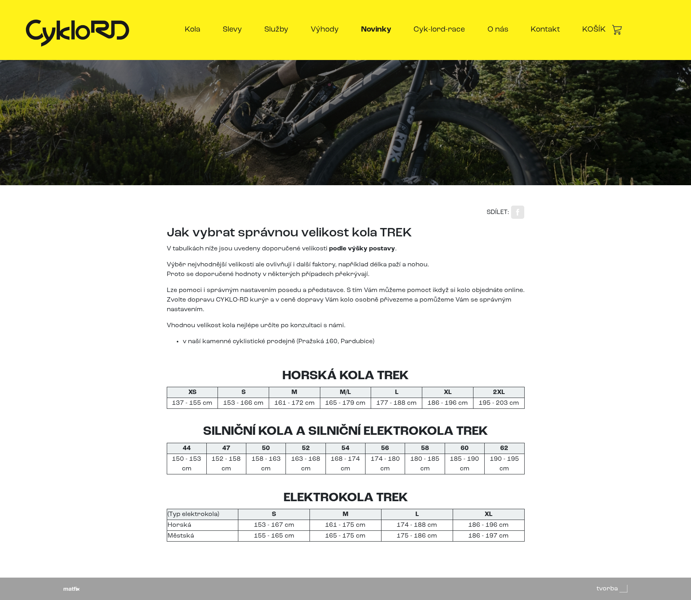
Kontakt (545, 30)
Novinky (377, 30)
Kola (192, 30)
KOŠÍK (594, 30)
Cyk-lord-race (439, 30)
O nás (497, 30)
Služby (276, 30)
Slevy (232, 30)
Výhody (325, 30)
